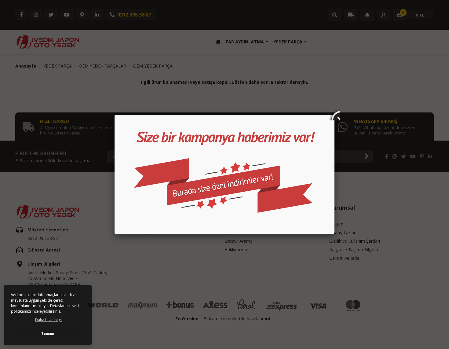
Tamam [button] (47, 333)
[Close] (334, 114)
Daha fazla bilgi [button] (48, 319)
